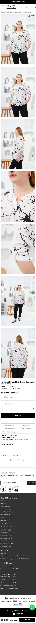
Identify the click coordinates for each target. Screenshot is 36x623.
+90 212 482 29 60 (15, 569)
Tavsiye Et (5, 455)
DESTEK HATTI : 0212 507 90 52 (9, 588)
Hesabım (3, 520)
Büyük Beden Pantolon (7, 541)
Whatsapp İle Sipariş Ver (19, 460)
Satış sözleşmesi (5, 514)
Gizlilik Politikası (5, 506)
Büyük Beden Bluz (5, 546)
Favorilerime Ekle (32, 16)
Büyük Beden (4, 532)
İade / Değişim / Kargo (9, 432)
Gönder (31, 483)
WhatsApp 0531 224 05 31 (9, 585)
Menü (2, 5)
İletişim (2, 517)
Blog (1, 500)
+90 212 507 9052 (25, 559)
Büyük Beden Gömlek (6, 544)
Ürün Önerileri (26, 428)
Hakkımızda (3, 503)
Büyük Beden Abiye (6, 538)
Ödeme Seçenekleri (9, 428)
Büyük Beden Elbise (6, 535)
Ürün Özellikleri (9, 425)
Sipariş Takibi (4, 523)
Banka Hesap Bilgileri (6, 509)
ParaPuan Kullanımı (6, 526)
